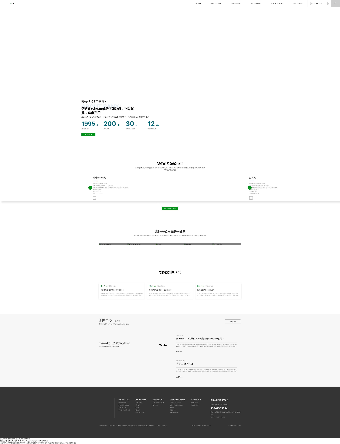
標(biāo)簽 (151, 425)
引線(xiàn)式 (99, 177)
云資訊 (158, 425)
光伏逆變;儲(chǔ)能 (164, 240)
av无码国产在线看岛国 (6, 443)
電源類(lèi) (191, 236)
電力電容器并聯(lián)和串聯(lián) (112, 290)
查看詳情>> (179, 351)
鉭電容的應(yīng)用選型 (206, 290)
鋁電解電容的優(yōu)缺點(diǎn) (160, 290)
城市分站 (164, 425)
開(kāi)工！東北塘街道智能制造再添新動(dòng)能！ (200, 338)
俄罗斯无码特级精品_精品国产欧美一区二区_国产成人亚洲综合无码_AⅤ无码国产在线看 (24, 441)
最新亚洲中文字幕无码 (19, 443)
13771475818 (317, 3)
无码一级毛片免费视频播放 (52, 443)
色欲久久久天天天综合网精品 (68, 443)
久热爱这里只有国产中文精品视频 (35, 443)
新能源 (161, 236)
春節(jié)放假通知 (184, 364)
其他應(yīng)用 (222, 236)
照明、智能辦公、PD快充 (109, 240)
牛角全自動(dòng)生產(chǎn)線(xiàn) (114, 343)
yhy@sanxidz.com (219, 417)
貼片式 (252, 177)
